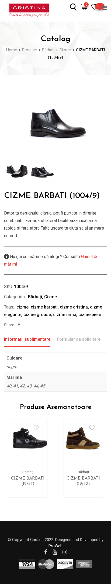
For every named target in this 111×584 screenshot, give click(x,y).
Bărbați (35, 296)
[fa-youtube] (55, 552)
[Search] (73, 6)
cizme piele (89, 314)
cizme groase (37, 314)
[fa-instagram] (65, 552)
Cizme (50, 296)
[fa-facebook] (19, 324)
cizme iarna (64, 314)
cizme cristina (74, 307)
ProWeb (55, 545)
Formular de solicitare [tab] (78, 339)
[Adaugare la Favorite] (36, 427)
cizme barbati (44, 307)
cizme (22, 307)
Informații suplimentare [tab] (27, 339)
